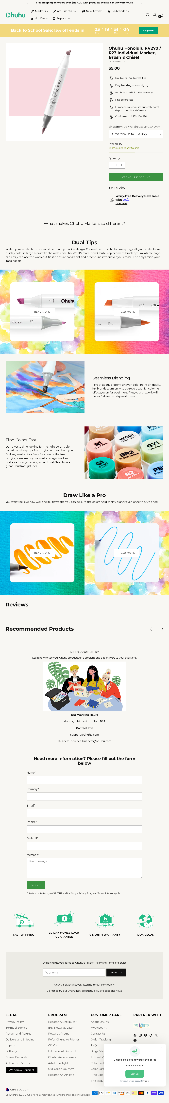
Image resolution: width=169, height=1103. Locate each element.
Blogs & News (100, 1051)
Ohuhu (28, 1095)
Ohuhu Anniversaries (62, 1057)
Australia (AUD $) (18, 1089)
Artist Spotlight (58, 1063)
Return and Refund (19, 1033)
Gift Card (54, 1045)
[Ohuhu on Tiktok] (151, 1036)
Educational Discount (62, 1051)
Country (33, 789)
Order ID (32, 838)
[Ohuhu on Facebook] (135, 1036)
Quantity (114, 158)
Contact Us (98, 1033)
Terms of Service (106, 893)
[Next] (142, 3)
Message (33, 855)
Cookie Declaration (18, 1057)
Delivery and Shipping (20, 1039)
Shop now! (148, 30)
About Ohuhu (100, 1021)
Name (31, 772)
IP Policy (11, 1051)
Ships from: (134, 126)
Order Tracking (101, 1039)
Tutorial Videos (100, 1057)
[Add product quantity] (122, 165)
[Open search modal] (147, 15)
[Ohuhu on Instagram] (141, 1036)
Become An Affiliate (61, 1074)
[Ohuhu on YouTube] (135, 1041)
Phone (32, 822)
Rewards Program (60, 1033)
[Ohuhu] (15, 14)
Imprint (11, 1045)
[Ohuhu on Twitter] (156, 1036)
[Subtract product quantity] (112, 165)
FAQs (94, 1045)
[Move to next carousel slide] (160, 629)
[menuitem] (39, 11)
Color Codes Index (103, 1063)
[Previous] (27, 3)
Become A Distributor (62, 1021)
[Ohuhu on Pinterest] (146, 1036)
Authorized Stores (18, 1063)
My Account (99, 1027)
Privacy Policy (86, 893)
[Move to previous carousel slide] (153, 629)
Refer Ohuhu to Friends (63, 1039)
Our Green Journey (61, 1069)
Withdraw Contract (21, 1070)
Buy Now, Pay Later (61, 1027)
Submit (36, 885)
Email (31, 805)
